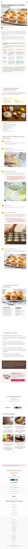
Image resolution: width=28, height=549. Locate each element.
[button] (15, 407)
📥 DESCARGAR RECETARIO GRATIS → (18, 380)
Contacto (14, 539)
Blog (3, 29)
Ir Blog (14, 404)
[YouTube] (13, 521)
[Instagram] (14, 498)
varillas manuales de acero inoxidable (15, 178)
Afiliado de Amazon (14, 540)
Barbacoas (14, 531)
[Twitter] (10, 521)
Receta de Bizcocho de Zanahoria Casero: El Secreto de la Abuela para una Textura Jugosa (20, 427)
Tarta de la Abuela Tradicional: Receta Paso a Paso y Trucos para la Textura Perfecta (8, 427)
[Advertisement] (14, 80)
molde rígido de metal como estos (19, 220)
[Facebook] (11, 498)
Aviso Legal (14, 535)
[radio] (11, 399)
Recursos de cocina (14, 526)
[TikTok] (17, 521)
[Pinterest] (16, 498)
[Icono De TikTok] (17, 498)
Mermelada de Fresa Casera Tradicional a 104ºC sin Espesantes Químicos (8, 444)
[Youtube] (13, 498)
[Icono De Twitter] (10, 498)
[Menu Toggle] (26, 1)
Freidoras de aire (14, 530)
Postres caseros (6, 29)
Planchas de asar (14, 529)
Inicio (1, 29)
